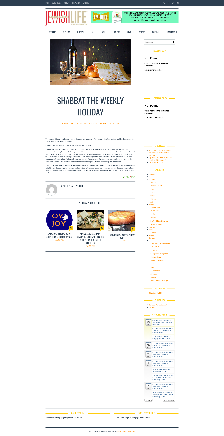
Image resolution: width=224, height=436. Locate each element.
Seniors (142, 32)
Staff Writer (67, 123)
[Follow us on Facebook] (168, 3)
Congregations (155, 257)
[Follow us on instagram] (176, 3)
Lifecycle (153, 274)
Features (52, 32)
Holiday (117, 32)
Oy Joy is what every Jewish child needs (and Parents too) (59, 236)
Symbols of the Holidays (95, 123)
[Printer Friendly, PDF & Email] (128, 177)
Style (152, 189)
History (153, 217)
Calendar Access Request (158, 305)
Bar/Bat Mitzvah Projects (159, 221)
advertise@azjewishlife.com (126, 431)
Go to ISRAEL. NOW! (156, 162)
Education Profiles (157, 260)
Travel (152, 196)
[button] (148, 400)
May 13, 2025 (59, 240)
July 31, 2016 (114, 123)
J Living (153, 199)
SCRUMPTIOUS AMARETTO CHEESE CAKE (121, 237)
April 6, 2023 (90, 246)
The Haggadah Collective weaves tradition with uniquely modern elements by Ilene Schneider (90, 239)
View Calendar (168, 400)
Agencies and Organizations (160, 243)
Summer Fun (155, 207)
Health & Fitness (156, 211)
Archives (86, 3)
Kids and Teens (155, 270)
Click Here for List (155, 293)
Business (66, 32)
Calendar (155, 32)
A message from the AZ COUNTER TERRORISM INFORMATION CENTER (161, 152)
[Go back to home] (67, 18)
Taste (152, 192)
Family (104, 32)
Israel (129, 32)
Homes (153, 182)
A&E (92, 32)
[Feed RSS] (163, 3)
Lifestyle (80, 32)
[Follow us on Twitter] (172, 3)
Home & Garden (156, 185)
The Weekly (76, 3)
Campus (153, 232)
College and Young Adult (159, 253)
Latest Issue (56, 3)
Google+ (152, 307)
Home (47, 3)
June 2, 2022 (121, 241)
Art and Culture (156, 247)
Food (152, 264)
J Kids (152, 214)
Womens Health (156, 224)
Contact (66, 3)
